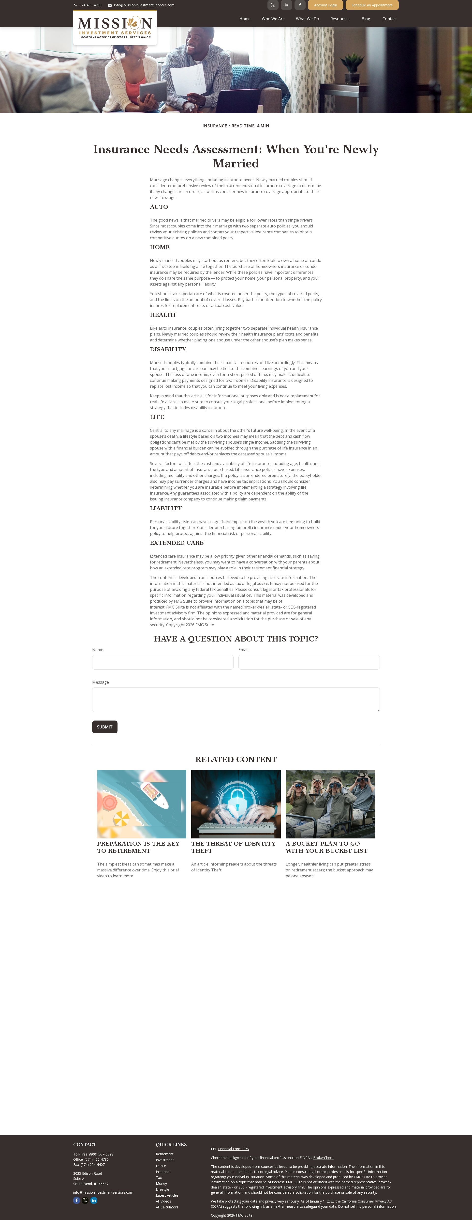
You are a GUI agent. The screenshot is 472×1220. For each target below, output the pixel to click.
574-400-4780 (90, 5)
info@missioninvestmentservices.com (103, 1192)
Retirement (165, 1154)
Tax (159, 1177)
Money (161, 1183)
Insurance (163, 1171)
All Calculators (167, 1207)
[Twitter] (273, 5)
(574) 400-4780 (97, 1159)
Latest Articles (167, 1195)
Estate (161, 1165)
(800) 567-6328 (101, 1154)
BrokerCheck (323, 1157)
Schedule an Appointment (372, 5)
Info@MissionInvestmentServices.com (144, 5)
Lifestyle (162, 1189)
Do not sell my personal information (367, 1206)
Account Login (325, 5)
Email (243, 649)
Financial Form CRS (233, 1148)
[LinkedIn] (286, 5)
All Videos (163, 1201)
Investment (165, 1159)
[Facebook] (300, 5)
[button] (244, 18)
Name (97, 649)
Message (100, 682)
